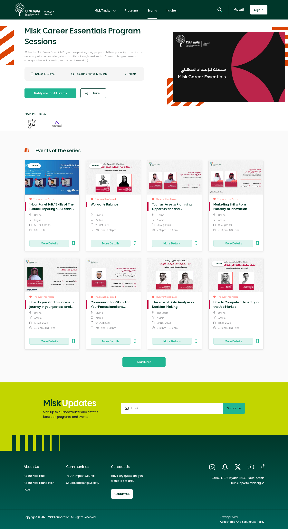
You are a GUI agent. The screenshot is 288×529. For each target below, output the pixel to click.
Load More (144, 362)
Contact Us (122, 494)
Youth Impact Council (80, 476)
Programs (132, 10)
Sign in (258, 10)
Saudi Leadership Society (82, 483)
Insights (171, 10)
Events (152, 10)
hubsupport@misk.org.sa (247, 483)
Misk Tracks (102, 10)
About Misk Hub (34, 476)
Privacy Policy (229, 517)
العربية (239, 9)
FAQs (27, 490)
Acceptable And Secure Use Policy (242, 522)
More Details (49, 243)
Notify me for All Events (50, 93)
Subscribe (234, 408)
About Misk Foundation (39, 483)
